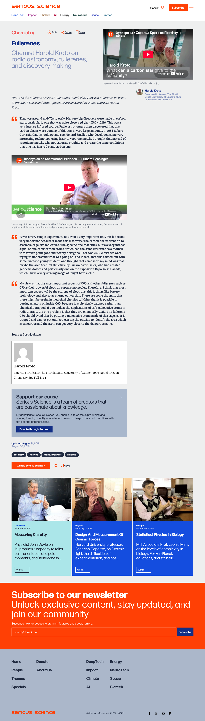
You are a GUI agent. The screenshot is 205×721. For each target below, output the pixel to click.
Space (95, 14)
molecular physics (53, 454)
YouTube (163, 713)
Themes (18, 678)
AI (55, 14)
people (17, 669)
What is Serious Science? (31, 465)
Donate (42, 661)
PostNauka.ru (32, 334)
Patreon (170, 713)
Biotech (107, 14)
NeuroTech (80, 14)
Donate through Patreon (34, 429)
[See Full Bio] (45, 377)
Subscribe (178, 7)
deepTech (18, 14)
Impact (32, 14)
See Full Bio (36, 377)
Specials (19, 686)
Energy (64, 14)
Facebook (149, 713)
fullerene (34, 454)
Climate (45, 14)
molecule (71, 454)
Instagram (156, 713)
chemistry (19, 454)
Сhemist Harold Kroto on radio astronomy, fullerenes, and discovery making (49, 58)
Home (16, 661)
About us (44, 669)
